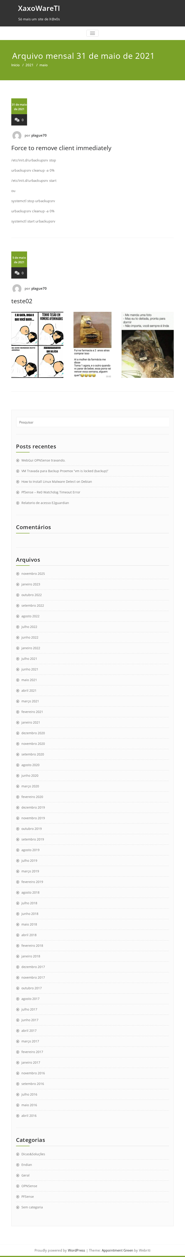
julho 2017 (29, 1009)
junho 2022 (29, 637)
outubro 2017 (31, 988)
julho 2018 (29, 903)
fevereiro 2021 (32, 712)
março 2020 (30, 786)
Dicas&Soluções (33, 1154)
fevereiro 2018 (32, 945)
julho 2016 (29, 1094)
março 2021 (30, 701)
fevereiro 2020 (32, 797)
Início (15, 65)
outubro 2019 (31, 828)
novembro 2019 (33, 818)
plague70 (39, 135)
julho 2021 (29, 658)
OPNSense (29, 1186)
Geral (25, 1175)
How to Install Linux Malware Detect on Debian (56, 481)
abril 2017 (29, 1030)
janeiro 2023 (30, 584)
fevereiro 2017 (32, 1052)
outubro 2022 (31, 595)
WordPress (76, 1250)
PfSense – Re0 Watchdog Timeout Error (50, 492)
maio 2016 (29, 1105)
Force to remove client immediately (61, 148)
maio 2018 (29, 924)
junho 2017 (29, 1020)
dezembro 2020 (33, 733)
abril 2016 (29, 1115)
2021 (29, 65)
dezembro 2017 (33, 967)
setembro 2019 (32, 839)
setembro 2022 (32, 605)
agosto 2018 (30, 892)
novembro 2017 (33, 977)
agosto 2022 (30, 616)
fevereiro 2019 (32, 882)
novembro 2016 (33, 1073)
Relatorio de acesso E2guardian (45, 503)
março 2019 (30, 871)
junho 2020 (29, 775)
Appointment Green (117, 1250)
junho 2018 (29, 913)
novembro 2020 (33, 743)
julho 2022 (29, 627)
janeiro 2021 (30, 722)
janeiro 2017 (30, 1062)
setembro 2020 (32, 754)
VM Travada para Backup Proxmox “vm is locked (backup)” (64, 471)
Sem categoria (32, 1207)
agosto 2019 (30, 850)
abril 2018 (29, 935)
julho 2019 (29, 860)
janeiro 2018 (30, 956)
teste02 (21, 301)
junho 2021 (29, 669)
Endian (26, 1164)
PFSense (27, 1196)
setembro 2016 (32, 1084)
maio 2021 (29, 680)
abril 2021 (29, 690)
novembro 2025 (33, 573)
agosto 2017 (30, 999)
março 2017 (30, 1041)
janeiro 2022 (30, 648)
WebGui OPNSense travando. (43, 460)
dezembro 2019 (33, 807)
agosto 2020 (30, 765)
